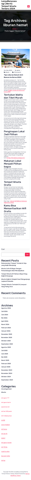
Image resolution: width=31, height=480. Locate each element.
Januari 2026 (5, 331)
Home (14, 29)
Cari (3, 249)
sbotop (3, 460)
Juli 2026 (4, 311)
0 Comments (17, 72)
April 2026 (4, 321)
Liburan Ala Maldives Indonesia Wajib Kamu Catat (15, 201)
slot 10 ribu (4, 447)
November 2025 (6, 337)
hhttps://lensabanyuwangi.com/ (16, 158)
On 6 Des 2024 (8, 70)
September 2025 (7, 344)
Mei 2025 (4, 357)
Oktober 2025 (6, 341)
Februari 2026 (6, 328)
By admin (17, 70)
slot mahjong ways (6, 416)
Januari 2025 (5, 367)
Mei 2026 (4, 318)
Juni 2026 (4, 314)
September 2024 (7, 380)
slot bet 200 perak (6, 411)
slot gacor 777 (5, 398)
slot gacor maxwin (6, 442)
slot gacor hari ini (6, 402)
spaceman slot (5, 407)
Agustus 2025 (6, 347)
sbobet (3, 438)
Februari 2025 (6, 363)
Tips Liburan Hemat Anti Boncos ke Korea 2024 (13, 76)
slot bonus (4, 429)
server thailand (5, 425)
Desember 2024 (6, 370)
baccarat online (5, 456)
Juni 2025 (4, 354)
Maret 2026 (5, 324)
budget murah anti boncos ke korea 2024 (14, 91)
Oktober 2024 (6, 376)
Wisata (7, 72)
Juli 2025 (4, 350)
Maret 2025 (5, 360)
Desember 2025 (6, 334)
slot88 (3, 420)
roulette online (5, 451)
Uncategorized (6, 389)
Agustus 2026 (6, 308)
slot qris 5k (4, 433)
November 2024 (6, 373)
